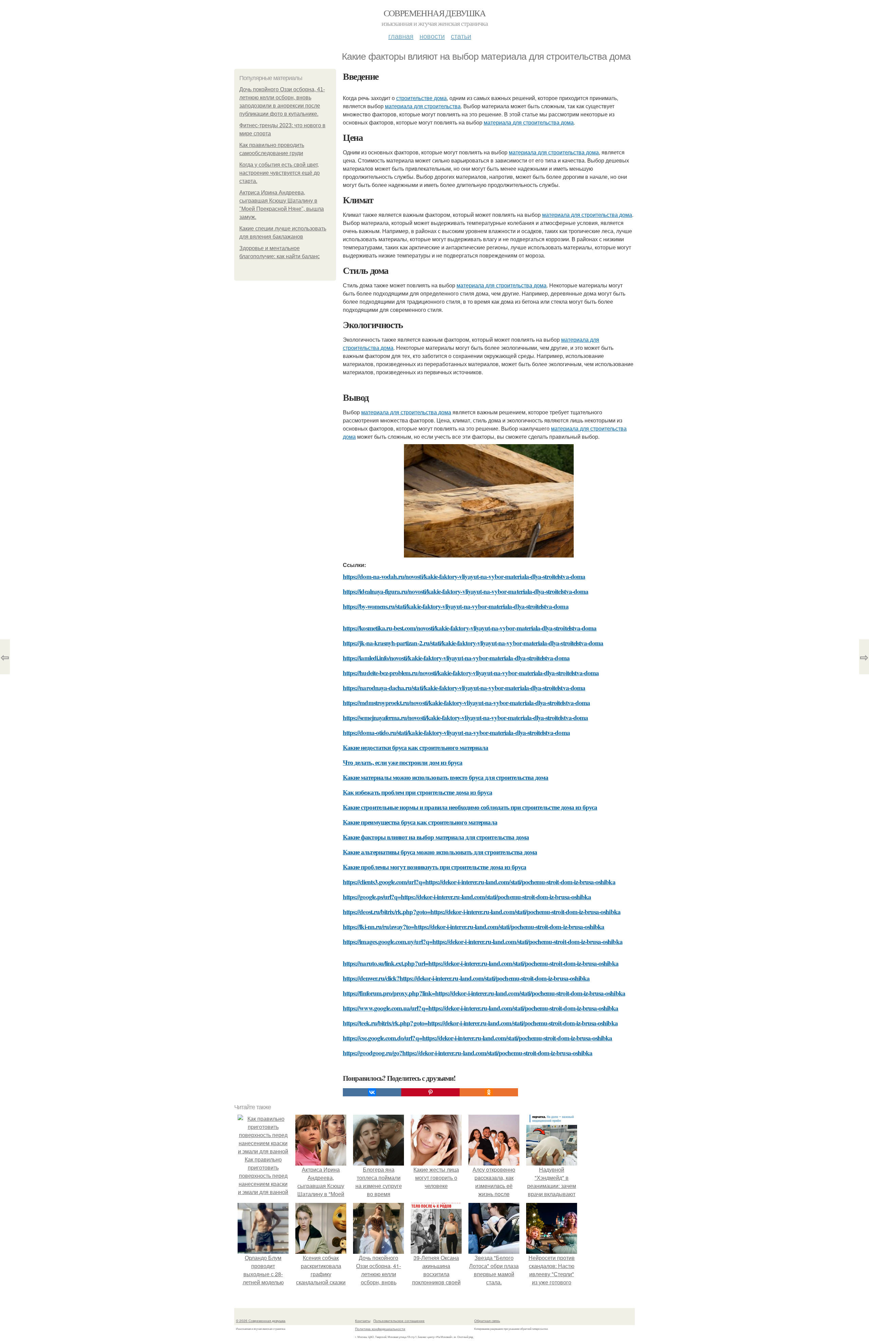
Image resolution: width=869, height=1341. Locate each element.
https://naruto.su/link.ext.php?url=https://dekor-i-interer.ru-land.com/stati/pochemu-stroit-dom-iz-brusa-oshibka (480, 963)
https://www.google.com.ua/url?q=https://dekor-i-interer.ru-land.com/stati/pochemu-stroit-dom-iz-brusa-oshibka (480, 1008)
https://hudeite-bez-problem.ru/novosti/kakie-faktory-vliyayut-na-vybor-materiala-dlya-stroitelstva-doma (471, 672)
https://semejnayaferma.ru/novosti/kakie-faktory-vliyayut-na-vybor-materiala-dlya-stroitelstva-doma (465, 717)
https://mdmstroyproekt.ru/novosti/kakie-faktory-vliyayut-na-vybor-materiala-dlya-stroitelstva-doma (466, 702)
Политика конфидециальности (380, 1328)
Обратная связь (487, 1320)
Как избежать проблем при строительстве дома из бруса (417, 792)
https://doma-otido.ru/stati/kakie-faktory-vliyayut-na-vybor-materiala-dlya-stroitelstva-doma (456, 732)
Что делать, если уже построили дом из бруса (402, 762)
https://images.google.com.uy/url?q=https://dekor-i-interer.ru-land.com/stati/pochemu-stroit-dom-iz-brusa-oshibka (483, 941)
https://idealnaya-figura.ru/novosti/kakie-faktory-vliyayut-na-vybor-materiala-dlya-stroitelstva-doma (465, 591)
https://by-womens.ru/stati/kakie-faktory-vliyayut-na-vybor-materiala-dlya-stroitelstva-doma (456, 606)
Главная (400, 36)
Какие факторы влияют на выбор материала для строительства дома (436, 837)
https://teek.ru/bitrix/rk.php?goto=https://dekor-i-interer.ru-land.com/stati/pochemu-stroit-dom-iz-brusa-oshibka (480, 1022)
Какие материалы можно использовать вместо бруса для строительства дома (446, 777)
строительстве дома (421, 98)
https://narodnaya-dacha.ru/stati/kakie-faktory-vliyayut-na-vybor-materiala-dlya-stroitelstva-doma (464, 687)
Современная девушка (435, 13)
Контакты (362, 1320)
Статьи (461, 36)
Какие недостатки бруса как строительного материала (415, 747)
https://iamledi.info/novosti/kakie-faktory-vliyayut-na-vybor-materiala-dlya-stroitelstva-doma (456, 657)
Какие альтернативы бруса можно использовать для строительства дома (440, 851)
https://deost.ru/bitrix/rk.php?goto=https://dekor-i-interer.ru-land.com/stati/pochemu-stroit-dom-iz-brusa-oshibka (482, 911)
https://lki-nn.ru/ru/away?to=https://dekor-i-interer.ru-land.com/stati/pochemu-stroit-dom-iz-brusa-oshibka (473, 926)
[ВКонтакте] (372, 1092)
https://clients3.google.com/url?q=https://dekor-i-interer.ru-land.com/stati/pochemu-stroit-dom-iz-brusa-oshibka (479, 881)
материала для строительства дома (529, 122)
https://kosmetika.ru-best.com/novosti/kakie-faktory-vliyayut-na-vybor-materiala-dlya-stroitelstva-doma (469, 627)
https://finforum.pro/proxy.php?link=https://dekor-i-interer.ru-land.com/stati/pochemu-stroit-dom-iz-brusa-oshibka (484, 993)
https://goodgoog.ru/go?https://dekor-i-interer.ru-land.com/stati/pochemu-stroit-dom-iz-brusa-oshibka (467, 1052)
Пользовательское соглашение (399, 1320)
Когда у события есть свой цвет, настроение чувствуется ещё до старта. (279, 173)
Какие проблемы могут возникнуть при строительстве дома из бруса (434, 866)
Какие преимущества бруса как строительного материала (420, 822)
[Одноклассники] (489, 1092)
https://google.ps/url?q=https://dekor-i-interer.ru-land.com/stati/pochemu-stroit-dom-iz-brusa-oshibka (467, 896)
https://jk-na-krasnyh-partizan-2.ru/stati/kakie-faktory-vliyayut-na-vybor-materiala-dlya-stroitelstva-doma (473, 642)
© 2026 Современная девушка (260, 1320)
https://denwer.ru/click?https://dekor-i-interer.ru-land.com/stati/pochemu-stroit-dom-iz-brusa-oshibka (466, 978)
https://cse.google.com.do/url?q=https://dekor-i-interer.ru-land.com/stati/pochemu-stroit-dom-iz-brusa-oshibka (477, 1037)
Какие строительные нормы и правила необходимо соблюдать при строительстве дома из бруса (470, 807)
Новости (432, 36)
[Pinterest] (430, 1092)
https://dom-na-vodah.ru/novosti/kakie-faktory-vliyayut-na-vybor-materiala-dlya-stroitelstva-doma (464, 576)
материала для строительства (423, 106)
